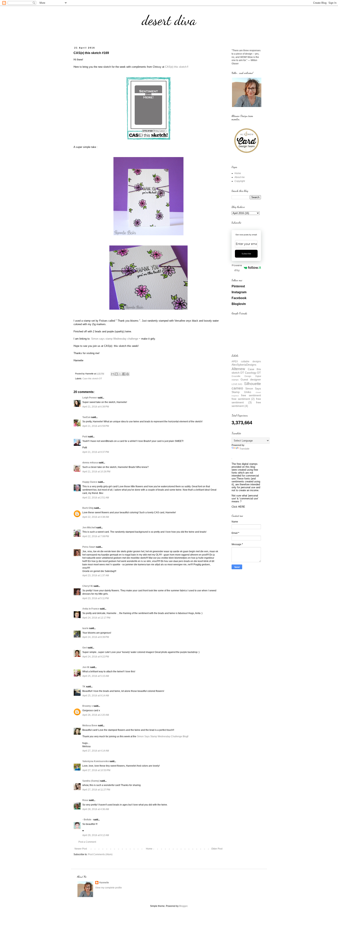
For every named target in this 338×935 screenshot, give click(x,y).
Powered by (237, 268)
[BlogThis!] (116, 374)
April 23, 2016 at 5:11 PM (95, 598)
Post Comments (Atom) (100, 854)
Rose (85, 800)
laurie (85, 628)
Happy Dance (89, 482)
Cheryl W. (87, 586)
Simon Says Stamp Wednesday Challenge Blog (162, 736)
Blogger (183, 906)
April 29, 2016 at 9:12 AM (95, 835)
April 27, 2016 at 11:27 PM (96, 789)
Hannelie (104, 882)
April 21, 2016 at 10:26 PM (96, 471)
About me (240, 177)
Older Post (216, 848)
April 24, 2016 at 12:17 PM (96, 617)
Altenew (238, 369)
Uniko (247, 392)
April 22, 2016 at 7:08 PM (95, 536)
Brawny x (87, 706)
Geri (84, 647)
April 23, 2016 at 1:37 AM (95, 575)
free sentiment (251, 395)
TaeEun (86, 417)
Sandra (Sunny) (91, 780)
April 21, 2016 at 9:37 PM (95, 452)
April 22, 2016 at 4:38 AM (95, 517)
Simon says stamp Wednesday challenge (114, 338)
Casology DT (253, 372)
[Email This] (113, 374)
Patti (84, 436)
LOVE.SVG (237, 384)
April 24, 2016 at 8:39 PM (95, 637)
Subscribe (246, 253)
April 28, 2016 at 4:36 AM (95, 809)
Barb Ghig (87, 508)
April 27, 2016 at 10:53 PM (96, 770)
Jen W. (86, 667)
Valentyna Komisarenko (95, 761)
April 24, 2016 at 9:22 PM (95, 656)
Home (149, 848)
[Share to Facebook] (124, 374)
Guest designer (251, 379)
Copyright (240, 181)
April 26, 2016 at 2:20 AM (95, 715)
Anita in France (90, 608)
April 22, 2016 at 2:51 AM (95, 497)
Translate (244, 448)
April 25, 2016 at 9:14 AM (95, 695)
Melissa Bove (90, 725)
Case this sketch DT (92, 378)
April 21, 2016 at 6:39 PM (95, 406)
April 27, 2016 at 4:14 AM (95, 750)
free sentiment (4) (246, 404)
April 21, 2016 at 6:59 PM (95, 426)
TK (83, 686)
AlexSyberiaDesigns (244, 364)
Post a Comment (87, 842)
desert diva (169, 20)
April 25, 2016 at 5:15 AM (95, 676)
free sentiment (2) (243, 398)
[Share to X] (120, 374)
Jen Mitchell (89, 527)
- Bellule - (87, 819)
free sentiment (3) (246, 400)
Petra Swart (88, 547)
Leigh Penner (89, 397)
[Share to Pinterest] (127, 374)
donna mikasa (90, 462)
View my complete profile (108, 887)
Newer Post (81, 848)
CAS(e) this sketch (176, 66)
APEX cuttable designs (246, 361)
